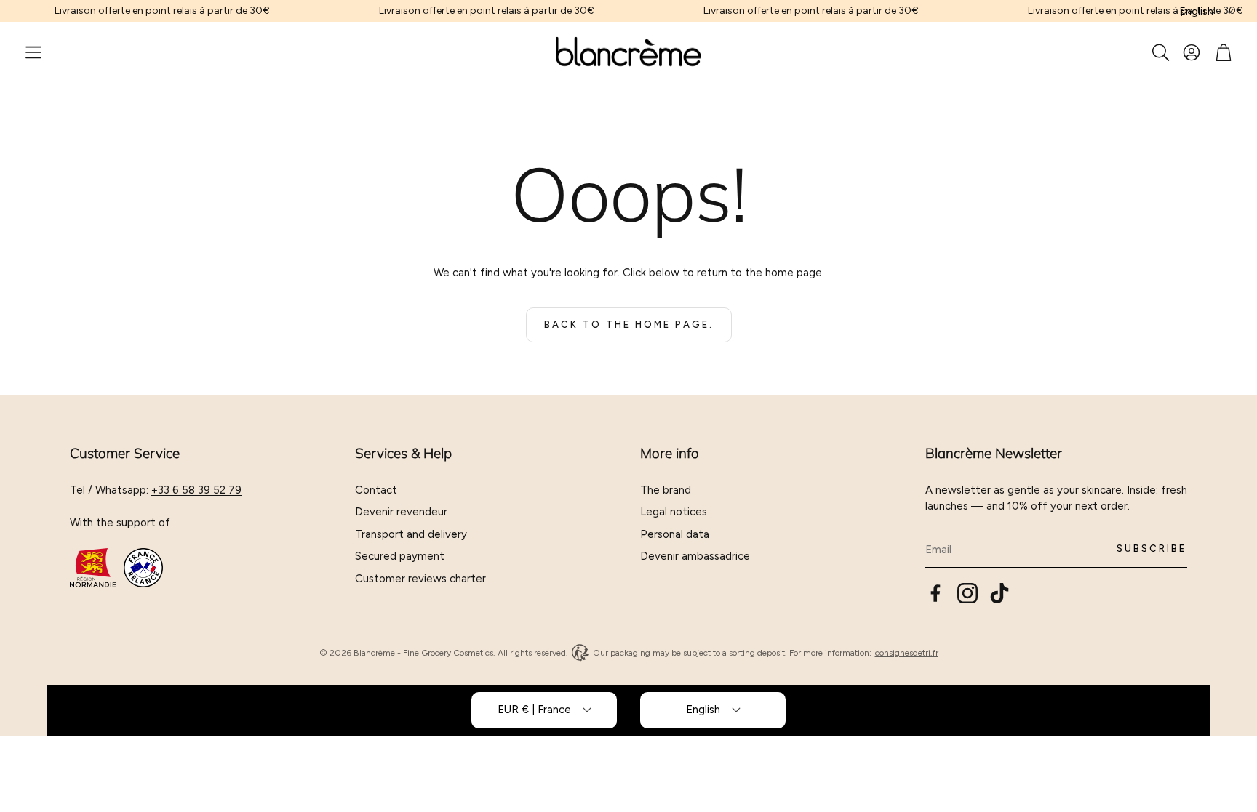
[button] (33, 52)
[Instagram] (967, 593)
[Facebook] (935, 593)
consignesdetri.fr (906, 653)
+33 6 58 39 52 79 (196, 490)
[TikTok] (999, 593)
